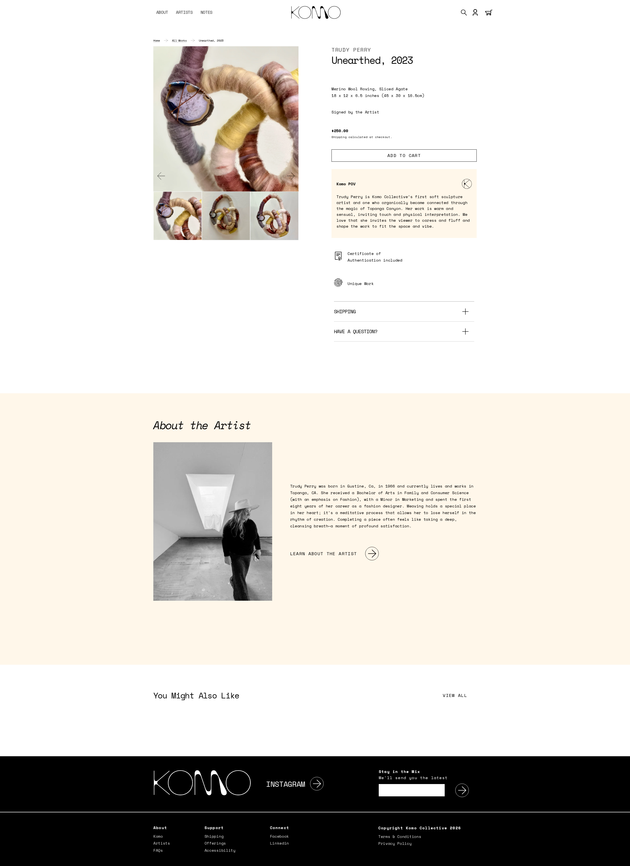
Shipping (214, 836)
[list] (226, 118)
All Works (179, 40)
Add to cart (404, 155)
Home (156, 40)
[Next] (317, 784)
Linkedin (279, 843)
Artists (161, 843)
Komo (158, 836)
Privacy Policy (395, 843)
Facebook (279, 836)
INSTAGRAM (285, 784)
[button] (464, 13)
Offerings (215, 843)
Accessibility (220, 850)
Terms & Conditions (399, 837)
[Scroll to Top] (624, 860)
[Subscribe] (462, 790)
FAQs (158, 850)
